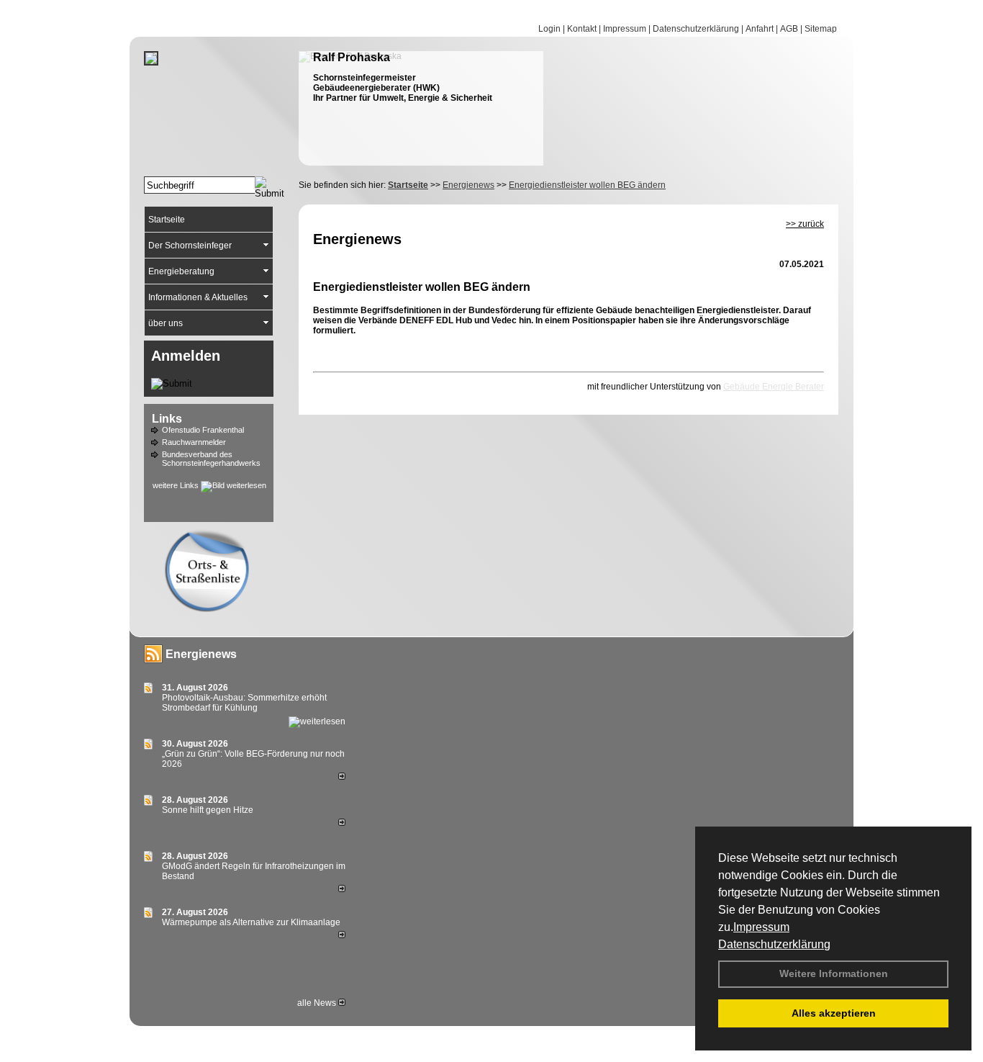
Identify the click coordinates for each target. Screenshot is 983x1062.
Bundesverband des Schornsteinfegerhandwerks (211, 458)
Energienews (201, 654)
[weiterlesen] (317, 721)
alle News (317, 1003)
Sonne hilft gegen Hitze (207, 810)
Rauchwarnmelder (194, 442)
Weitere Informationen (833, 973)
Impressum (761, 927)
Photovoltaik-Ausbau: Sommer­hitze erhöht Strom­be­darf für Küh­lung (244, 703)
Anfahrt (760, 29)
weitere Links (177, 485)
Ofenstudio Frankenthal (203, 430)
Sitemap (821, 29)
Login (549, 29)
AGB (789, 29)
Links (167, 419)
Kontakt (582, 29)
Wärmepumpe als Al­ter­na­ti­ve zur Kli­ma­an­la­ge (251, 922)
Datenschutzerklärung (774, 944)
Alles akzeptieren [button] (834, 1013)
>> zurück (805, 224)
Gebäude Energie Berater (773, 387)
